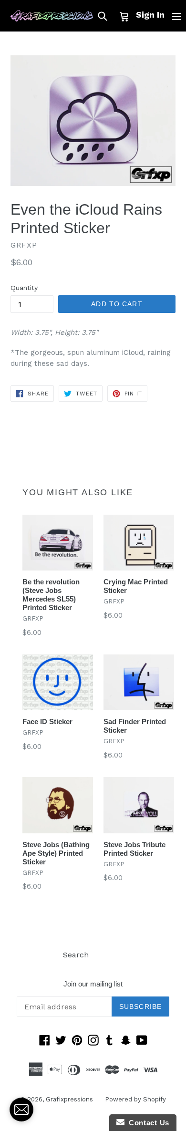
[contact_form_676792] (21, 1109)
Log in (112, 954)
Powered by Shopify (135, 1099)
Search (76, 954)
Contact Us (146, 1123)
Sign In (150, 15)
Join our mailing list (93, 984)
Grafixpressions (69, 1099)
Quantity (24, 287)
